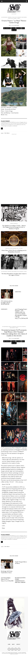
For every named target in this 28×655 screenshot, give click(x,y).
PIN (23, 28)
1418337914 (18, 291)
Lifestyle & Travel (12, 18)
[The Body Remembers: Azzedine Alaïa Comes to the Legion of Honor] (14, 261)
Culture (21, 248)
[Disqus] (14, 154)
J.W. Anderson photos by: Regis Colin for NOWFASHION (6, 302)
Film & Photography (16, 17)
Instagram (24, 17)
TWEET (19, 28)
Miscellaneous (14, 223)
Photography (20, 271)
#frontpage (14, 134)
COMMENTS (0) (7, 28)
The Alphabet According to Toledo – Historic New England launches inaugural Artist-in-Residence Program (14, 227)
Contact (18, 644)
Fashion (9, 17)
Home (9, 644)
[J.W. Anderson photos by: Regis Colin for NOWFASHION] (7, 294)
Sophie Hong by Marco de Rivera (21, 562)
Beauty (10, 326)
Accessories (4, 17)
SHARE (14, 28)
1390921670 (4, 309)
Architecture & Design (11, 248)
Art (17, 248)
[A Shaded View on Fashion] (14, 8)
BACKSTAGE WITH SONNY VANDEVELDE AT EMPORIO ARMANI (20, 580)
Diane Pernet (16, 25)
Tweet (18, 18)
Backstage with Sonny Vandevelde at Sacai (6, 571)
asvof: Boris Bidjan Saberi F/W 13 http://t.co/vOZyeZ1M (7, 579)
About (13, 644)
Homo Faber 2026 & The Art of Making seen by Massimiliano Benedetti (14, 251)
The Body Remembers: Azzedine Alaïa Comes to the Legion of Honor (14, 274)
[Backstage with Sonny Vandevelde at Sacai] (7, 564)
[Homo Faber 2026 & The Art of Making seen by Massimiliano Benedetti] (14, 238)
